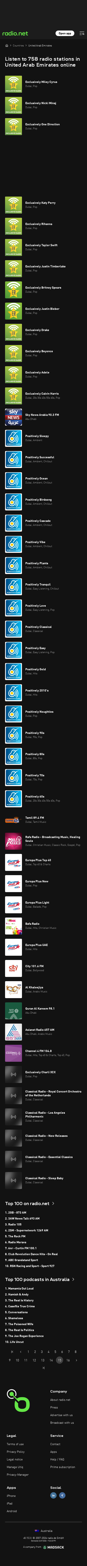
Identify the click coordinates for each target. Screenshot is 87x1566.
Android (12, 1511)
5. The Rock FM (15, 1236)
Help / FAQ (57, 1459)
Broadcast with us (62, 1422)
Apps (53, 1451)
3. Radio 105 (13, 1224)
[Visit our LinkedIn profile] (53, 1495)
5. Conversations (16, 1312)
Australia (46, 1531)
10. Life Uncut (14, 1342)
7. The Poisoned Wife (19, 1324)
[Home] (6, 45)
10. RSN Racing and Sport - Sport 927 (29, 1266)
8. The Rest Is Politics (19, 1330)
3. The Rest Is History (19, 1300)
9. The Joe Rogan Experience (24, 1336)
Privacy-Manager (18, 1474)
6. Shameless (14, 1318)
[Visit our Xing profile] (62, 1495)
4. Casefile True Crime (20, 1306)
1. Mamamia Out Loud (19, 1288)
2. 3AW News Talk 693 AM (22, 1218)
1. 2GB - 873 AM (15, 1212)
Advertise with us (61, 1415)
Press (54, 1407)
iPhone (11, 1496)
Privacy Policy (15, 1451)
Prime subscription (62, 1467)
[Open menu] (81, 33)
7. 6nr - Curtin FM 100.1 (21, 1248)
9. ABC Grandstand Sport (21, 1260)
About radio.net (60, 1399)
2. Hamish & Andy (17, 1294)
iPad (9, 1503)
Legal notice (15, 1459)
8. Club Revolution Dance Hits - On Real (31, 1254)
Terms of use (15, 1444)
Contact (55, 1444)
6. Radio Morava (15, 1242)
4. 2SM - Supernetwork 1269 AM (26, 1230)
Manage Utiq (15, 1467)
